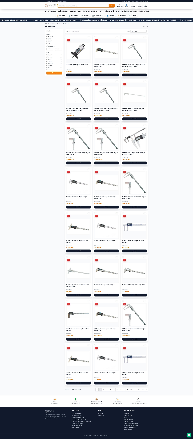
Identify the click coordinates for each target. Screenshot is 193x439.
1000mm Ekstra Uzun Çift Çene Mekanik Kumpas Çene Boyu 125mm (133, 65)
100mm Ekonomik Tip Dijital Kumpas (76, 196)
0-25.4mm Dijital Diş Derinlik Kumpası (77, 64)
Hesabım (110, 16)
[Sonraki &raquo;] (146, 389)
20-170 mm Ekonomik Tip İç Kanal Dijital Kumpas (77, 329)
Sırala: (128, 31)
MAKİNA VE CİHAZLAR (144, 11)
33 (143, 389)
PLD (49, 43)
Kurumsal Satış (97, 16)
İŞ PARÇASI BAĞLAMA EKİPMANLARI (126, 11)
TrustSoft (100, 437)
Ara (112, 5)
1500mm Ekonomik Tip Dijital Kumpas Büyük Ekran (105, 197)
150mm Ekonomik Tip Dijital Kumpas (104, 241)
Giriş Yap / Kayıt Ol (144, 1)
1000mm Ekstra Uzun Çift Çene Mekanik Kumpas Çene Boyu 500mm (105, 109)
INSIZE (50, 41)
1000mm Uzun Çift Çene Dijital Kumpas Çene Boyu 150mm (133, 153)
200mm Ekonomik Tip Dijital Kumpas (104, 372)
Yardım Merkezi (135, 1)
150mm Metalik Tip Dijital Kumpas (104, 284)
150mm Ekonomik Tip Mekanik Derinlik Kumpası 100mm (77, 285)
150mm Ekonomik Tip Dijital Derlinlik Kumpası (77, 241)
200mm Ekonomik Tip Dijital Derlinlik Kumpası (77, 373)
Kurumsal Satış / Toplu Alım (61, 1)
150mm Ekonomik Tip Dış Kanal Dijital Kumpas (133, 241)
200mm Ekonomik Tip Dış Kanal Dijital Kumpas (133, 373)
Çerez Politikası (128, 429)
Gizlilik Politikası (128, 419)
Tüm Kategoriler (50, 11)
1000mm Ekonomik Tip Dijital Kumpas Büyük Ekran (105, 65)
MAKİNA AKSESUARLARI (90, 11)
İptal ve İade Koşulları (130, 427)
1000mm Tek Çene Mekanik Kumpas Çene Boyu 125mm (78, 153)
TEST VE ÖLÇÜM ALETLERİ (106, 11)
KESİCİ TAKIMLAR (63, 11)
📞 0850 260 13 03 (126, 1)
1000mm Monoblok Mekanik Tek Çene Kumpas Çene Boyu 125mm (133, 109)
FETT (49, 39)
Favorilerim (101, 415)
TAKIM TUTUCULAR (75, 11)
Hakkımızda (73, 16)
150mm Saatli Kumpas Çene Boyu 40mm (133, 284)
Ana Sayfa (61, 16)
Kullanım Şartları (128, 421)
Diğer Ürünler (75, 427)
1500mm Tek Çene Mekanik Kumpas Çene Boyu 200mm (134, 197)
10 (131, 389)
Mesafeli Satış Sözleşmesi (131, 423)
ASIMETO (50, 36)
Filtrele (54, 73)
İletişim (132, 16)
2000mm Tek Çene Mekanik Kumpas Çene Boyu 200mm (134, 329)
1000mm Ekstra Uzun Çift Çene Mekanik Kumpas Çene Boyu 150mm (77, 109)
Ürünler (84, 16)
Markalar (122, 16)
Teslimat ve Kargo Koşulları (131, 425)
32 (138, 389)
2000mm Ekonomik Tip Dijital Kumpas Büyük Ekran (105, 329)
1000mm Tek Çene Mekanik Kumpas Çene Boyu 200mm (106, 153)
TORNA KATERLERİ (76, 425)
